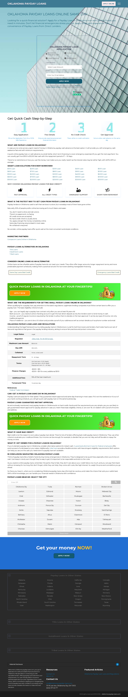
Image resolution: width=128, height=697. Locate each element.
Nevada (50, 596)
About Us (49, 676)
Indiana (50, 586)
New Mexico (106, 596)
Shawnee (49, 501)
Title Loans (14, 250)
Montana (106, 593)
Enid (21, 496)
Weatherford (107, 529)
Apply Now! (64, 556)
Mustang (78, 510)
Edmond (49, 491)
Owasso (21, 501)
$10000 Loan (103, 177)
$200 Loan (34, 169)
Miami (50, 524)
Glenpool (78, 524)
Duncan (78, 505)
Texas (106, 602)
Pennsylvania (106, 599)
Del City (107, 505)
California (78, 580)
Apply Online (108, 4)
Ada (78, 519)
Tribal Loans (14, 254)
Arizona (50, 580)
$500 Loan (102, 169)
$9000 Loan (79, 177)
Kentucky (21, 590)
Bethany (21, 515)
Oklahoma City (21, 487)
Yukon (78, 501)
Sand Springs (107, 510)
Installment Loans (16, 252)
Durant (49, 519)
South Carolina (49, 602)
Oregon (78, 599)
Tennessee (78, 602)
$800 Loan (57, 171)
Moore (78, 491)
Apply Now (64, 81)
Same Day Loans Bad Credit (20, 272)
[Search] (116, 482)
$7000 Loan (34, 177)
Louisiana (49, 590)
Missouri (78, 593)
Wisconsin (78, 605)
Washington (49, 605)
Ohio (50, 599)
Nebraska (21, 596)
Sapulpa (50, 510)
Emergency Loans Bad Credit (108, 272)
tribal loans (53, 448)
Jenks (21, 510)
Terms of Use (55, 87)
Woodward (107, 524)
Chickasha (21, 524)
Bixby (107, 501)
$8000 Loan (57, 177)
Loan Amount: (50, 62)
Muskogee (78, 496)
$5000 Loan (102, 174)
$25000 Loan (58, 179)
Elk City (78, 529)
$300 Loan (57, 169)
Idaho (106, 583)
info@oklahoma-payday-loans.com (59, 683)
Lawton (21, 491)
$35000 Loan (103, 179)
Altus (50, 515)
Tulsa (50, 487)
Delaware (21, 583)
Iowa (78, 586)
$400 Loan (79, 169)
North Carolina (21, 599)
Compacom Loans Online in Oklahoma (21, 239)
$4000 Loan (79, 174)
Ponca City (50, 505)
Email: (48, 70)
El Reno (107, 515)
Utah (22, 605)
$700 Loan (34, 171)
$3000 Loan (57, 174)
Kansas (106, 586)
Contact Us (50, 674)
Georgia (78, 583)
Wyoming (106, 605)
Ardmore (21, 505)
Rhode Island (22, 602)
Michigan (106, 590)
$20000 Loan (35, 179)
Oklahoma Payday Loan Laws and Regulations (101, 674)
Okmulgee (50, 529)
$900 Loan (79, 171)
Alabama (21, 580)
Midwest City (106, 491)
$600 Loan (11, 171)
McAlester (21, 519)
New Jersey (78, 596)
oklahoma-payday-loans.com (111, 694)
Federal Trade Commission (19, 390)
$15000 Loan (12, 179)
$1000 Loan (102, 171)
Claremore (78, 515)
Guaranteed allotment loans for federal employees (93, 446)
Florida (49, 583)
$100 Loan (11, 169)
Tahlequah (107, 519)
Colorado (106, 580)
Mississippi (50, 593)
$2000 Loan (34, 174)
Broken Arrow (106, 487)
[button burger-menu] (119, 4)
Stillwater (49, 496)
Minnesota (22, 593)
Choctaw (21, 529)
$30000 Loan (80, 179)
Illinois (21, 586)
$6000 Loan (11, 177)
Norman (78, 487)
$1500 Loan (11, 174)
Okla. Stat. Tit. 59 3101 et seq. (42, 339)
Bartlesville (107, 496)
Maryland (78, 590)
